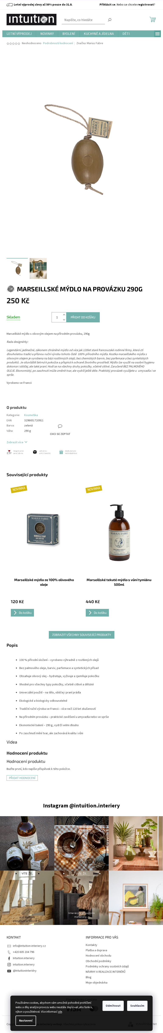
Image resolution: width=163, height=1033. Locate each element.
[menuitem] (19, 33)
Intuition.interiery (24, 958)
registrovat (146, 5)
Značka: (89, 43)
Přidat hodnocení (22, 778)
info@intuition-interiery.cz (29, 946)
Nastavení (25, 1021)
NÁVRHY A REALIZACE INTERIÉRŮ (105, 972)
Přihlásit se (107, 5)
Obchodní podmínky (98, 961)
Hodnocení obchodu (98, 956)
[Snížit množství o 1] (64, 319)
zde (60, 1012)
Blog (88, 977)
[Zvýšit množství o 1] (64, 314)
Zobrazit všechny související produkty (81, 634)
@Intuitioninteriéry (25, 971)
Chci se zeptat (60, 434)
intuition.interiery (24, 964)
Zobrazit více (15, 442)
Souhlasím (137, 1006)
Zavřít (65, 412)
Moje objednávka (96, 983)
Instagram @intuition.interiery (81, 806)
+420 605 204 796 (23, 952)
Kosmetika (31, 415)
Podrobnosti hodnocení (58, 43)
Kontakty (91, 945)
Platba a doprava (96, 950)
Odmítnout (113, 1006)
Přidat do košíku (83, 317)
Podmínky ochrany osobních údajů (107, 966)
